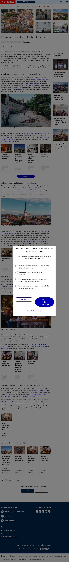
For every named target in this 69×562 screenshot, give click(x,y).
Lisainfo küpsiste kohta (34, 311)
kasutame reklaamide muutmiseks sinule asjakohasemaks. (34, 287)
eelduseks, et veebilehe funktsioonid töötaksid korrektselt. (34, 267)
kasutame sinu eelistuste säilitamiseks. (31, 274)
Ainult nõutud (24, 299)
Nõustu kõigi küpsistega (45, 302)
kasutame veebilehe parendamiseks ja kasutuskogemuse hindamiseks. (35, 280)
